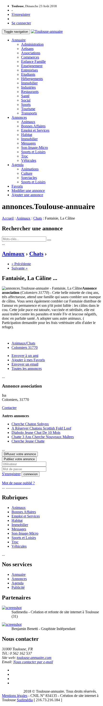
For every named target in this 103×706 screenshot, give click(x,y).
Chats (37, 218)
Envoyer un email (24, 364)
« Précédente (21, 264)
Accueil (8, 218)
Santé (25, 96)
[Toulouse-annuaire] (47, 31)
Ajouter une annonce (27, 195)
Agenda (17, 165)
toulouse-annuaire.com (34, 658)
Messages (28, 143)
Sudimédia (25, 700)
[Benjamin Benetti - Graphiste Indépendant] (12, 624)
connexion (30, 474)
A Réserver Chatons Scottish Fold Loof (41, 428)
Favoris (17, 186)
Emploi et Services (35, 130)
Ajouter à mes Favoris (28, 360)
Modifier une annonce (28, 191)
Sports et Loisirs (33, 152)
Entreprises (29, 70)
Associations (30, 53)
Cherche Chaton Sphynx (30, 424)
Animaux (28, 122)
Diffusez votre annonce (20, 454)
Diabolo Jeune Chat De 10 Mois (35, 433)
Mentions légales (14, 696)
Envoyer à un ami (24, 356)
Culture (26, 173)
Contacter (9, 408)
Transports (29, 113)
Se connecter (21, 23)
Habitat (26, 135)
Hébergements (32, 79)
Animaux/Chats (23, 343)
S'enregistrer (20, 14)
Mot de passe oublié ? (18, 483)
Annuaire (18, 40)
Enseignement (31, 66)
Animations (30, 169)
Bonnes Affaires (33, 126)
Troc (24, 156)
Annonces (19, 117)
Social (25, 100)
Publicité (18, 587)
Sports (26, 104)
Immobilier (29, 83)
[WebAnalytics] (11, 691)
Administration (32, 44)
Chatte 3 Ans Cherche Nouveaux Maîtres (42, 437)
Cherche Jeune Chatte (28, 441)
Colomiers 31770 (24, 347)
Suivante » (19, 268)
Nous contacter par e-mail (33, 662)
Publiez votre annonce (19, 459)
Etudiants (28, 74)
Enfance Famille (33, 61)
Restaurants (30, 92)
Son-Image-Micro (34, 148)
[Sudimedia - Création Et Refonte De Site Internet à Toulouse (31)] (12, 608)
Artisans (27, 49)
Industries (28, 87)
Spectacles (29, 178)
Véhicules (28, 160)
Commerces (30, 57)
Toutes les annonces (26, 368)
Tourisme (28, 109)
